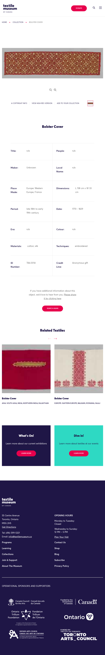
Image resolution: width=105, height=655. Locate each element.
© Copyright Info (19, 103)
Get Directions (9, 527)
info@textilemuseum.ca (20, 537)
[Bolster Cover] (26, 368)
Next (55, 338)
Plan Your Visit (61, 537)
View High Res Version (42, 103)
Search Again (52, 308)
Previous (49, 338)
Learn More (26, 453)
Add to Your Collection (68, 103)
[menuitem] (26, 544)
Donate (79, 8)
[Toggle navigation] (94, 8)
